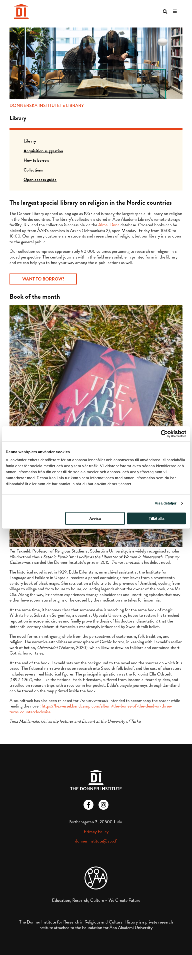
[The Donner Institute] (21, 11)
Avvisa (95, 518)
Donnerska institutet (36, 105)
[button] (165, 11)
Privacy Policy (96, 831)
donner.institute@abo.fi (96, 841)
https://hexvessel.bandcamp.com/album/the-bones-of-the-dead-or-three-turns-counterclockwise (91, 708)
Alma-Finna (109, 224)
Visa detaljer (165, 503)
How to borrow (36, 160)
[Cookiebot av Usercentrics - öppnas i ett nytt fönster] (164, 434)
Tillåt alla (156, 518)
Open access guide (40, 179)
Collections (33, 169)
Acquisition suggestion (43, 150)
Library (30, 141)
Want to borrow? (43, 279)
